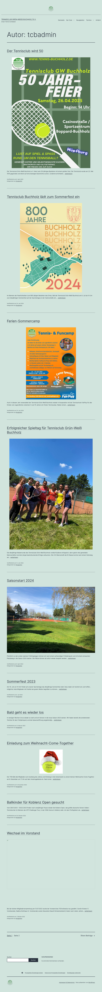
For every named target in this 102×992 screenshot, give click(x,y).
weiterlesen (68, 174)
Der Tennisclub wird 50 (25, 51)
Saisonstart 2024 (20, 580)
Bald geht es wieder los (25, 712)
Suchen (9, 957)
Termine (88, 20)
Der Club (69, 20)
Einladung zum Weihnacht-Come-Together (40, 743)
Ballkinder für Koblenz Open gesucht (35, 802)
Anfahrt (98, 20)
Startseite (61, 20)
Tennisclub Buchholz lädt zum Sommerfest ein (43, 197)
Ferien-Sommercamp (23, 321)
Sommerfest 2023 (21, 681)
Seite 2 (17, 936)
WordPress (91, 982)
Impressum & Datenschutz (67, 982)
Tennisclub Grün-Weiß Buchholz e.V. (18, 19)
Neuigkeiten (80, 20)
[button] (34, 973)
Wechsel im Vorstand (23, 833)
